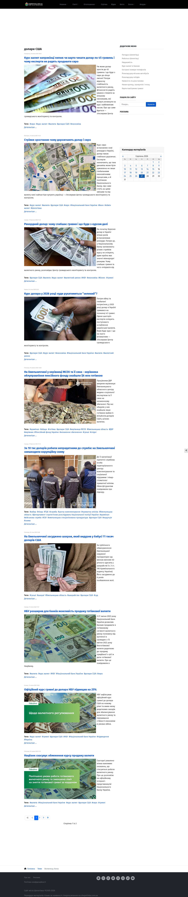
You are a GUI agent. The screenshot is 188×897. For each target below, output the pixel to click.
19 (136, 172)
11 (130, 169)
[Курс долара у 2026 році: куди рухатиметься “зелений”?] (60, 318)
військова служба (33, 517)
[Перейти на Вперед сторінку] (43, 818)
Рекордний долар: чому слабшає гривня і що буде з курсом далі (66, 224)
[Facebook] (108, 878)
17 (125, 172)
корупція (107, 517)
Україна (28, 739)
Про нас (27, 877)
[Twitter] (113, 878)
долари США (63, 124)
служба (53, 512)
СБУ (45, 517)
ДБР (111, 429)
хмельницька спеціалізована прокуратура (68, 517)
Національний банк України (84, 205)
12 (136, 169)
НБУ (84, 278)
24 (125, 176)
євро (33, 124)
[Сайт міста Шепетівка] (34, 4)
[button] (64, 4)
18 (131, 172)
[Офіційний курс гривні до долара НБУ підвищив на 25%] (60, 713)
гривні (110, 278)
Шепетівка (37, 208)
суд (96, 595)
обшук (44, 429)
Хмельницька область (98, 429)
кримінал (35, 429)
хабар (33, 512)
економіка (76, 124)
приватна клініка (90, 512)
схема (28, 520)
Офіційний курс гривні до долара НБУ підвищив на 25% (60, 689)
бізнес (102, 278)
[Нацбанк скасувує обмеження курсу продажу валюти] (60, 779)
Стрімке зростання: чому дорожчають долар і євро (57, 140)
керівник (29, 432)
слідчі (93, 432)
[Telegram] (98, 878)
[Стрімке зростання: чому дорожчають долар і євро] (60, 167)
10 (125, 169)
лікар (40, 512)
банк (101, 205)
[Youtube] (133, 878)
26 (136, 176)
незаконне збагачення (71, 432)
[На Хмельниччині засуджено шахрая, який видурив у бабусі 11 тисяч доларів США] (60, 567)
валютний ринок (73, 278)
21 (148, 172)
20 (142, 172)
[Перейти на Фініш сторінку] (48, 818)
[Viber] (103, 878)
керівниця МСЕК (78, 429)
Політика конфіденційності (35, 882)
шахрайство (74, 595)
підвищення (103, 736)
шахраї (41, 595)
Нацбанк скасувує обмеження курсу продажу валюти (59, 755)
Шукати (151, 104)
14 (148, 169)
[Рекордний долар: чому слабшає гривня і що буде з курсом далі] (60, 246)
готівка (52, 429)
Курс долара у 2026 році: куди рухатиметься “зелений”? (60, 293)
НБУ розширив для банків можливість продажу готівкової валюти (67, 611)
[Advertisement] (94, 24)
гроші (86, 432)
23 (159, 172)
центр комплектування (69, 512)
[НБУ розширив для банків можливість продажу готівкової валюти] (60, 638)
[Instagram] (123, 878)
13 (142, 169)
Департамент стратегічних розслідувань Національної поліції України (66, 515)
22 (153, 172)
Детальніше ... (30, 127)
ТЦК (46, 512)
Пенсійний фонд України (47, 432)
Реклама (36, 877)
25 (131, 176)
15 (153, 169)
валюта (52, 124)
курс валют (42, 124)
